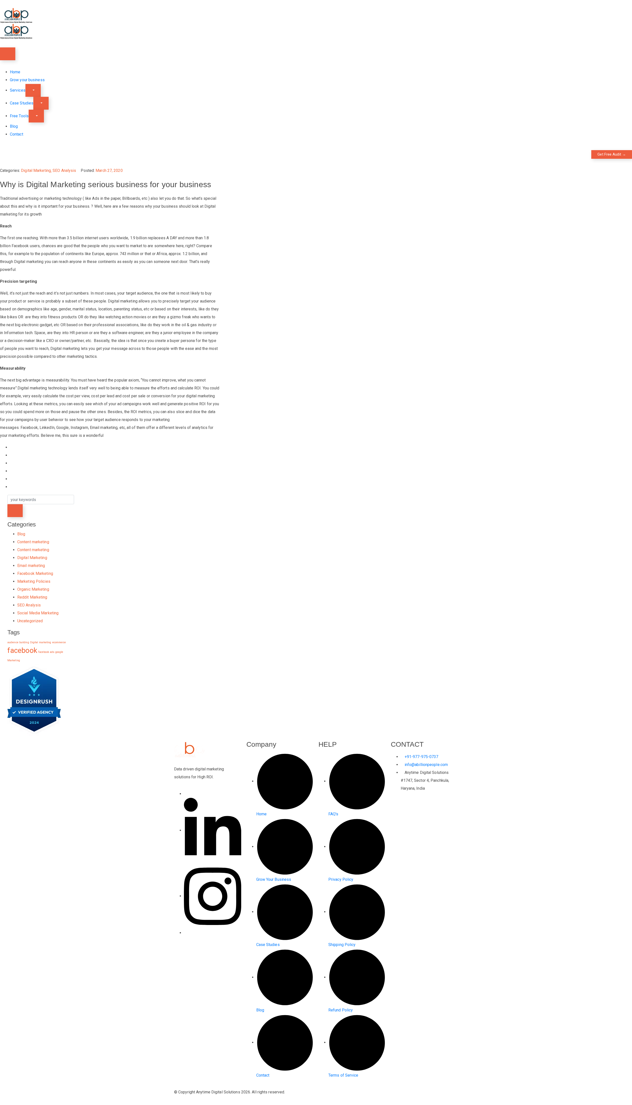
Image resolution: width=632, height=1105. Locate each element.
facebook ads (46, 652)
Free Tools (19, 116)
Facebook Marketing (35, 573)
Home (15, 72)
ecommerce (59, 642)
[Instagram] (212, 896)
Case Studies (21, 103)
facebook (22, 650)
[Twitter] (185, 932)
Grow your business (27, 80)
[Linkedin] (212, 830)
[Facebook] (185, 793)
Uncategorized (30, 621)
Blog (14, 126)
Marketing (13, 660)
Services (17, 90)
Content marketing (33, 542)
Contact (16, 134)
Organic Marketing (33, 589)
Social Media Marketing (38, 613)
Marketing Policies (33, 581)
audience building (18, 642)
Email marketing (31, 565)
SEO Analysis (64, 170)
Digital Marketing (36, 170)
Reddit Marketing (32, 597)
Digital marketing (40, 642)
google (59, 652)
